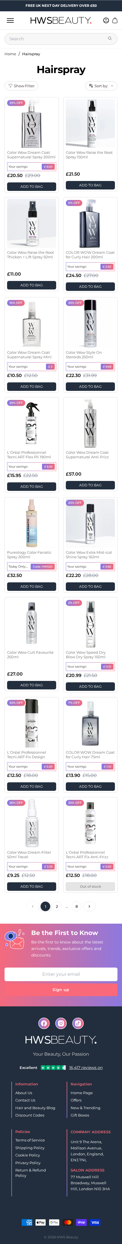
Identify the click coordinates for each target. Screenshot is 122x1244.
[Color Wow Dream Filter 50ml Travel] (31, 823)
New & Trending (85, 1107)
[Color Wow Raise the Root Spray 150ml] (90, 123)
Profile (70, 1213)
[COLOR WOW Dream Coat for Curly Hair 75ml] (90, 723)
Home (10, 54)
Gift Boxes (80, 1115)
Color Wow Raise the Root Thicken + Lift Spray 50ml (30, 254)
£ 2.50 (107, 267)
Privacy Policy (28, 1162)
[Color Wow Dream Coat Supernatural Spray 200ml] (31, 123)
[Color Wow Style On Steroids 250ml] (90, 323)
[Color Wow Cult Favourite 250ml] (31, 623)
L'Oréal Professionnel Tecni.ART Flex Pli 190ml (29, 454)
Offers (76, 1100)
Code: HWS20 (42, 566)
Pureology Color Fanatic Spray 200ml (29, 554)
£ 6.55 (48, 466)
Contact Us (25, 1100)
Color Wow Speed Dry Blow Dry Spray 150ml (86, 654)
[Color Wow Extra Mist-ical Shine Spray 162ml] (90, 523)
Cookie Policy (27, 1155)
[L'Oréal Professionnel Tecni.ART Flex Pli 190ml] (31, 423)
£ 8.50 (48, 167)
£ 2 (50, 366)
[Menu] (10, 20)
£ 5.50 (48, 766)
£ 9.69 (107, 366)
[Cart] (114, 20)
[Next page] (89, 906)
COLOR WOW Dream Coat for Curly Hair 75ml (90, 754)
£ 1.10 (107, 766)
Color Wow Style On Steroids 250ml (84, 354)
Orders (52, 1213)
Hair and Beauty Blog (35, 1107)
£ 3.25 (48, 866)
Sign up (60, 989)
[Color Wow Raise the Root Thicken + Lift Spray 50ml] (31, 223)
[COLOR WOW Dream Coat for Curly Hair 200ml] (90, 223)
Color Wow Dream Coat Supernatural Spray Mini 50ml (29, 355)
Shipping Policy (30, 1147)
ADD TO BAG (31, 186)
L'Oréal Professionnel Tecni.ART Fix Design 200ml (26, 755)
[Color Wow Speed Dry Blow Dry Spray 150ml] (90, 623)
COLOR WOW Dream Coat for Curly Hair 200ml (90, 254)
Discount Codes (29, 1115)
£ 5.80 (107, 566)
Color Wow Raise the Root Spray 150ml (89, 154)
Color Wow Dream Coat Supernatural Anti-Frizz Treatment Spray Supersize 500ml (87, 455)
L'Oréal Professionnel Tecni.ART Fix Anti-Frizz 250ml (87, 855)
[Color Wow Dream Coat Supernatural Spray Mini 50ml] (31, 323)
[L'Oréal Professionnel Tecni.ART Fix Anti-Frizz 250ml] (90, 823)
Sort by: (101, 86)
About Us (23, 1092)
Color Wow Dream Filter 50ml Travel (29, 854)
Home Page (82, 1092)
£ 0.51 (107, 666)
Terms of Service (30, 1140)
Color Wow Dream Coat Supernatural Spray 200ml (31, 154)
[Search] (110, 39)
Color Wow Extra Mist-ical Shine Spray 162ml (89, 554)
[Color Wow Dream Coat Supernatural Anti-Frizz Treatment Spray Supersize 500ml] (90, 423)
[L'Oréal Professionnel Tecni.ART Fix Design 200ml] (31, 723)
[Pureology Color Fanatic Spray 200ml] (31, 523)
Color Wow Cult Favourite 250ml (30, 654)
